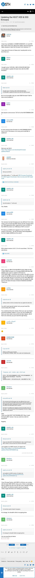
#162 (32, 64)
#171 (32, 267)
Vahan (3, 22)
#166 (32, 145)
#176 (32, 393)
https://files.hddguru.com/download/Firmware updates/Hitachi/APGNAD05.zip (13, 449)
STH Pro (3, 559)
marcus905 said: (6, 398)
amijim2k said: (6, 299)
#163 (32, 83)
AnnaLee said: (6, 438)
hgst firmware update (19, 22)
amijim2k (9, 260)
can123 (9, 360)
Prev (12, 544)
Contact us (3, 561)
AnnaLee (9, 387)
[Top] (30, 561)
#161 (32, 41)
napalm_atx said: (6, 168)
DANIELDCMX (10, 337)
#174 (32, 344)
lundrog (9, 34)
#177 (32, 434)
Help (24, 561)
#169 (32, 219)
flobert (8, 57)
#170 (32, 245)
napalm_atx (10, 76)
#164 (32, 109)
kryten (8, 103)
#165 (32, 126)
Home (27, 561)
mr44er (9, 288)
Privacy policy (19, 561)
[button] (2, 11)
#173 (32, 328)
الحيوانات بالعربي (11, 321)
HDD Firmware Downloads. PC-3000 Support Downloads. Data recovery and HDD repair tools (17, 177)
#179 (32, 501)
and (11, 182)
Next (23, 544)
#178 (32, 465)
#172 (32, 294)
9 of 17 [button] (17, 544)
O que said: (5, 348)
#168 (32, 195)
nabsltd (9, 157)
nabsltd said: (6, 200)
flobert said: (5, 87)
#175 (32, 367)
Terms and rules (11, 561)
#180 (32, 525)
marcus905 (10, 120)
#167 (32, 164)
